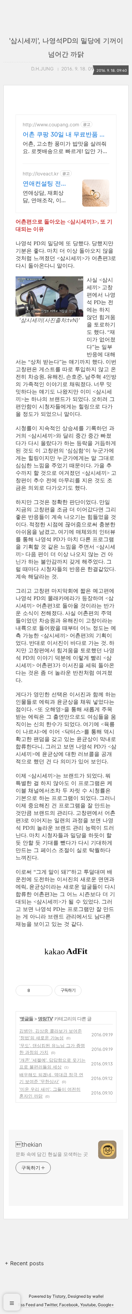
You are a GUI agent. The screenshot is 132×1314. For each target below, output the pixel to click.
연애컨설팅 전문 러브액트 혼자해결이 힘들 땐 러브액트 (45, 184)
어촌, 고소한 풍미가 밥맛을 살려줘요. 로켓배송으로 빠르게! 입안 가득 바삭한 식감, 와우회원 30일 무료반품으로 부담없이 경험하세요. (65, 147)
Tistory (59, 1296)
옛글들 (26, 1018)
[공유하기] (36, 991)
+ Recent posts (24, 1263)
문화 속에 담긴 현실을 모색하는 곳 (52, 1154)
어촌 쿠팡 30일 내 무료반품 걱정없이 (64, 135)
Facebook (68, 1304)
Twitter (50, 1304)
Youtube (88, 1304)
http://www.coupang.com (51, 124)
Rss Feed (26, 1304)
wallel (98, 1296)
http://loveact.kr (41, 173)
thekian (29, 1144)
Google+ (106, 1304)
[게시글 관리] (45, 991)
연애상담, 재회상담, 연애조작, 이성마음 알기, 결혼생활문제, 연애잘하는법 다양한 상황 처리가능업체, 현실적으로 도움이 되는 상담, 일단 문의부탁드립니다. (45, 196)
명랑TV (45, 1018)
